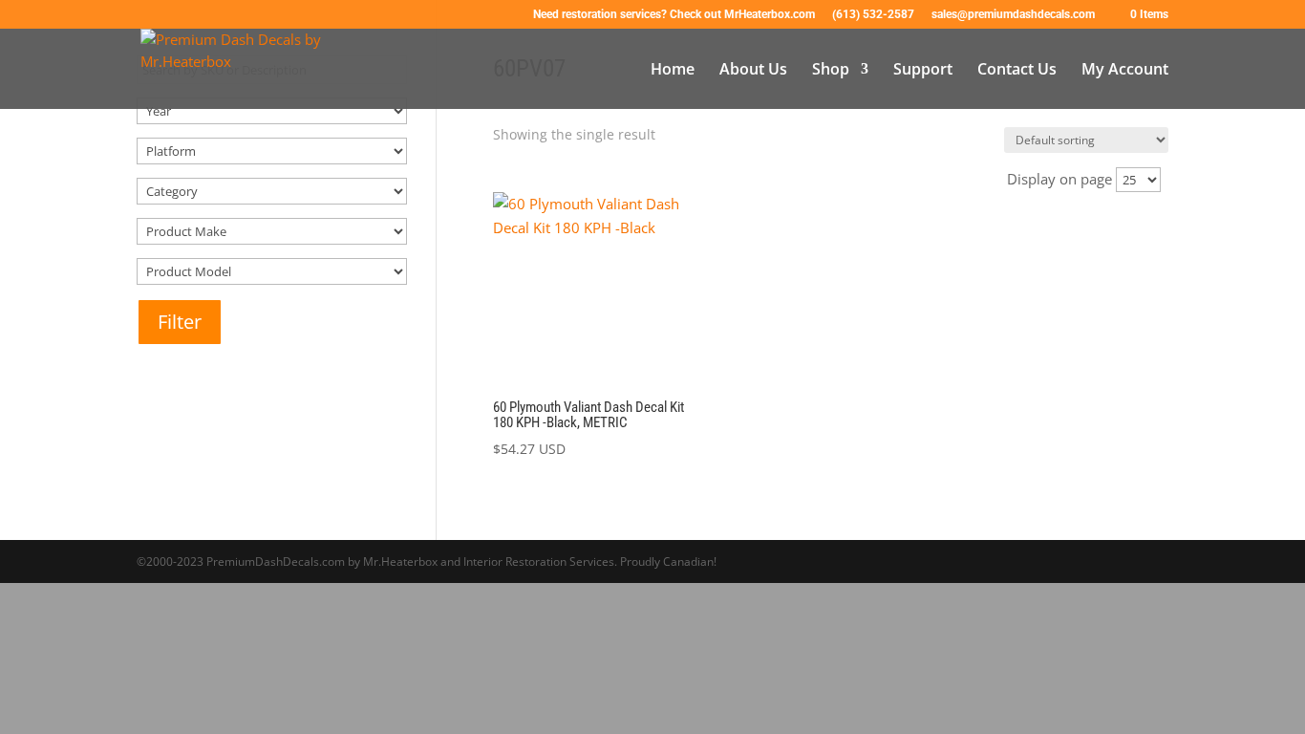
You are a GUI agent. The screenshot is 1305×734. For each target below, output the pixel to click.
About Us (753, 70)
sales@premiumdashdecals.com (1013, 15)
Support (922, 70)
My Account (1124, 70)
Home (673, 70)
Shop (830, 70)
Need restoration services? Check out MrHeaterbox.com (674, 15)
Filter (180, 322)
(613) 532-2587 (873, 15)
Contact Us (1017, 70)
